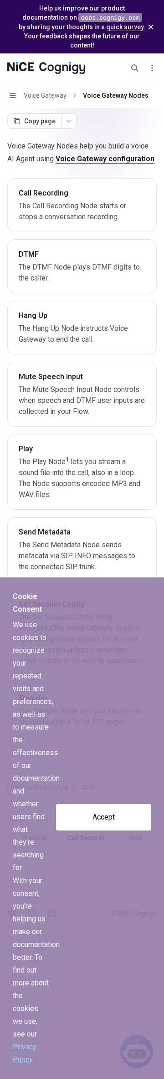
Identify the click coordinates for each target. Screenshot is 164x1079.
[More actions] (152, 68)
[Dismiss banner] (151, 27)
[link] (82, 205)
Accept (103, 817)
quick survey (125, 27)
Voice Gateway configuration (105, 158)
